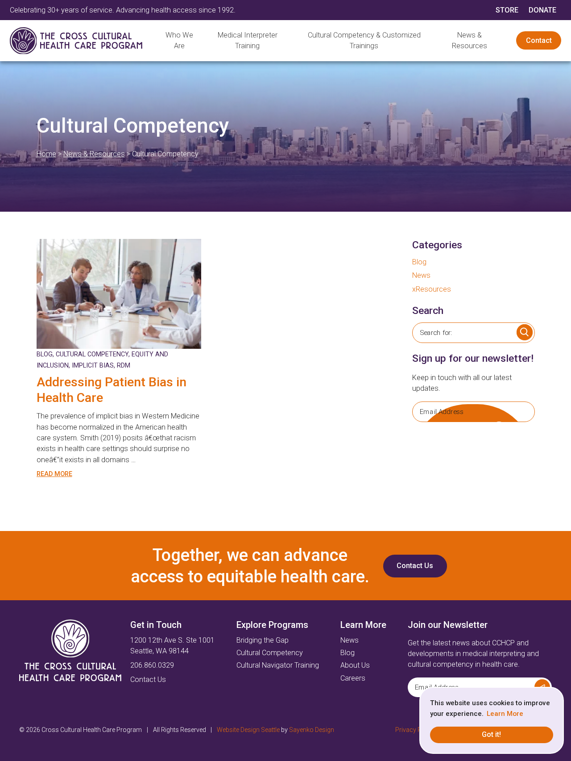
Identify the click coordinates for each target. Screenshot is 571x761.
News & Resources (469, 40)
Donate (542, 10)
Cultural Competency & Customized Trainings (364, 40)
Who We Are (179, 40)
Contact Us (415, 565)
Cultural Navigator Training (277, 665)
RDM (123, 365)
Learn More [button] (505, 714)
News (421, 275)
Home (46, 154)
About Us (355, 665)
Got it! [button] (491, 734)
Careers (352, 678)
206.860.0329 (152, 665)
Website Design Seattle (248, 729)
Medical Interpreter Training (247, 40)
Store (507, 10)
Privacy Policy (415, 729)
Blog (45, 354)
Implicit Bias (93, 365)
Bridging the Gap (262, 640)
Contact (539, 40)
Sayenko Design (311, 729)
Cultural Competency (92, 354)
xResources (431, 289)
